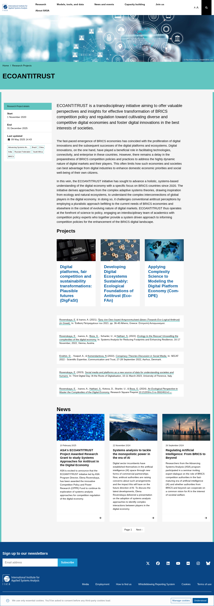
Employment (102, 584)
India (10, 152)
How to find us (124, 584)
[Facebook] (158, 563)
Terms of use (204, 584)
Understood (200, 600)
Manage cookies (181, 600)
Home (6, 65)
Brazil (34, 147)
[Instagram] (198, 563)
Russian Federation (22, 152)
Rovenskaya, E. (67, 319)
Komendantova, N (97, 356)
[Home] (15, 7)
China (41, 147)
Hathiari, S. (122, 336)
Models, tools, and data (70, 4)
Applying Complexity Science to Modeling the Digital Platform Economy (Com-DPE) (163, 281)
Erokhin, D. (65, 356)
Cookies (186, 584)
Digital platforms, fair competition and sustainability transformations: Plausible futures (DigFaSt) (76, 283)
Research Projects (22, 65)
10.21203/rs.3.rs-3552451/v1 (154, 392)
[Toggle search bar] (206, 7)
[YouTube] (178, 563)
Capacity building (135, 4)
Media (85, 584)
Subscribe (67, 562)
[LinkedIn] (168, 563)
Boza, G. (94, 336)
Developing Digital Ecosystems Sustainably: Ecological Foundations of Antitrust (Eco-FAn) (118, 283)
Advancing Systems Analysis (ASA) (19, 147)
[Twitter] (148, 563)
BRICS (11, 156)
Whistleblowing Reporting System (156, 584)
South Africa (38, 152)
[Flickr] (188, 563)
